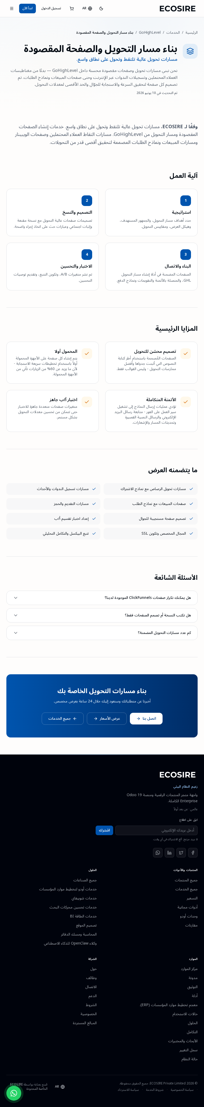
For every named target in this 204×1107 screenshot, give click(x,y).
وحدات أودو (189, 916)
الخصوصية (88, 1014)
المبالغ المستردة (85, 1023)
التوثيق (192, 987)
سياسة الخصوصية (182, 1090)
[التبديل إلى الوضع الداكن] (101, 8)
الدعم (92, 996)
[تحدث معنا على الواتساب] (13, 1093)
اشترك (104, 830)
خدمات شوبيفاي (84, 898)
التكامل (192, 1032)
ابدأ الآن (27, 8)
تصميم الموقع (86, 925)
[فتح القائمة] (11, 8)
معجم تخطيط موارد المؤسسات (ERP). (169, 1005)
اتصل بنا (149, 718)
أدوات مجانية (187, 907)
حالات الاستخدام (185, 1014)
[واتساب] (158, 852)
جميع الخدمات (59, 718)
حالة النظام (189, 1059)
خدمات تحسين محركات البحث (73, 907)
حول (93, 969)
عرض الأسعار (110, 718)
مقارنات (191, 925)
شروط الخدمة (155, 1090)
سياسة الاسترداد (128, 1090)
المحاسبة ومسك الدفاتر (79, 934)
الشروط (91, 1005)
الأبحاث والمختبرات (183, 1041)
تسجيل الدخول (51, 8)
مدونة (193, 978)
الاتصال (91, 987)
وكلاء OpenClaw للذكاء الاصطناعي (70, 943)
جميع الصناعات (85, 880)
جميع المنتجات (186, 880)
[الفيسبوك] (193, 852)
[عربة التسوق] (71, 8)
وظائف (91, 978)
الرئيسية (191, 32)
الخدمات (173, 32)
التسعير (192, 898)
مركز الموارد (189, 969)
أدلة (195, 996)
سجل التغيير (189, 1050)
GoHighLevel (150, 32)
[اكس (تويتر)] (181, 852)
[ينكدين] (169, 852)
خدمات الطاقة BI (83, 916)
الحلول (193, 1023)
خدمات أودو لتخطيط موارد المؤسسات (68, 889)
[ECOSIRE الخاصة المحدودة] (178, 775)
